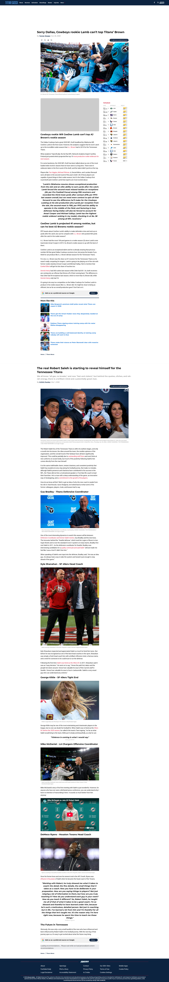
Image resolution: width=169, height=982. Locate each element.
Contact (86, 966)
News (21, 2)
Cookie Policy (123, 969)
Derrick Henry (45, 271)
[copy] (51, 40)
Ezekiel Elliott (45, 266)
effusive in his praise (48, 879)
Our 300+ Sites (105, 966)
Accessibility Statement (67, 972)
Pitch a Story (63, 969)
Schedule (35, 2)
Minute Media (31, 977)
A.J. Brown (71, 147)
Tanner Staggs (44, 36)
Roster (50, 2)
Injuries (56, 2)
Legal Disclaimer (46, 972)
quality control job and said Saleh (72, 548)
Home (42, 354)
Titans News (50, 354)
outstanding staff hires (76, 456)
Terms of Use (104, 969)
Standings (42, 2)
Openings (62, 966)
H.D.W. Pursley (44, 382)
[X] (158, 2)
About (43, 966)
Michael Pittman (63, 172)
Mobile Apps (123, 966)
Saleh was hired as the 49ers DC (68, 663)
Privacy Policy (88, 969)
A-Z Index (86, 972)
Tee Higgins (53, 172)
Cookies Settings (106, 972)
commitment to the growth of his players (73, 478)
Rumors (27, 2)
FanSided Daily (46, 969)
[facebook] (154, 2)
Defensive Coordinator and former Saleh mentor (57, 538)
